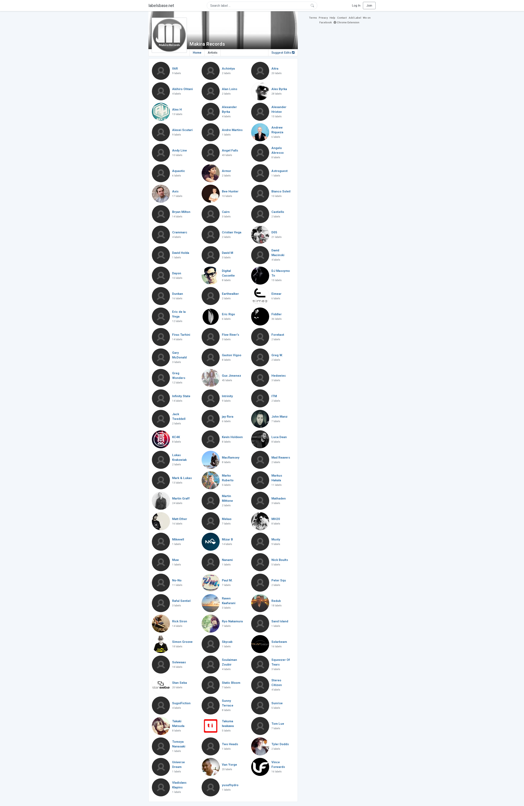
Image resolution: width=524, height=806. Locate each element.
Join (369, 5)
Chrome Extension (347, 22)
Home (197, 52)
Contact (342, 17)
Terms (313, 17)
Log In (356, 5)
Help (332, 17)
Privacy (323, 17)
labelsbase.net (161, 5)
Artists (212, 52)
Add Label (355, 17)
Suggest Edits (281, 52)
